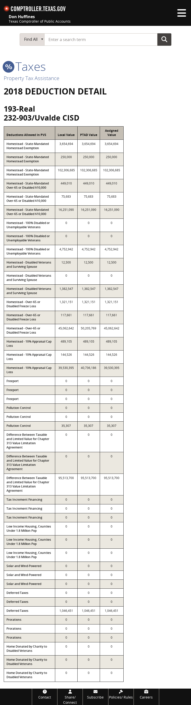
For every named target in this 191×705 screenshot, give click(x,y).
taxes (29, 66)
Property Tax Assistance (31, 78)
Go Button (164, 39)
